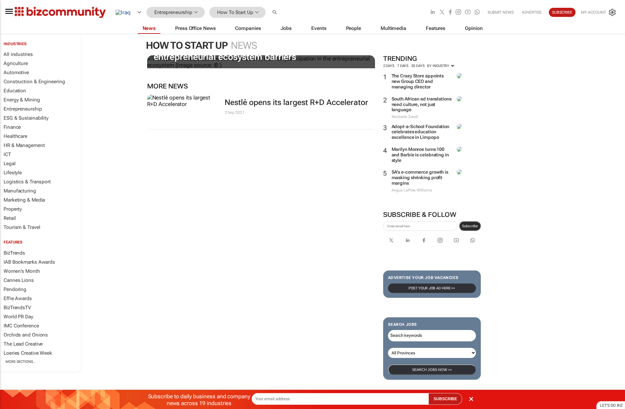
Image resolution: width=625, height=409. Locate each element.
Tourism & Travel (22, 227)
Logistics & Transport (27, 182)
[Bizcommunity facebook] (450, 12)
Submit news (501, 12)
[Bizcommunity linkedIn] (433, 12)
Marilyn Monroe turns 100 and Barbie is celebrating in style (420, 155)
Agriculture (16, 63)
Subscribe (470, 226)
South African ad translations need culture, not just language (421, 104)
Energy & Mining (22, 100)
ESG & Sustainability (26, 118)
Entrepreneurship (23, 109)
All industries (18, 54)
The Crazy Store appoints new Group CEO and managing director (418, 81)
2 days (389, 66)
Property (13, 209)
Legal (10, 163)
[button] (275, 12)
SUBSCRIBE (445, 399)
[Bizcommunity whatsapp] (477, 12)
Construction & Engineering (34, 82)
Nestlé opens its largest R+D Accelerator (296, 102)
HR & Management (24, 145)
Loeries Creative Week (28, 353)
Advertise (532, 12)
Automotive (16, 72)
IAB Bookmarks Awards (29, 262)
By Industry (438, 66)
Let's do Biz (611, 405)
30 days (417, 66)
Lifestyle (13, 173)
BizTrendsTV (17, 307)
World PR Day (18, 317)
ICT (7, 154)
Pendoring (15, 289)
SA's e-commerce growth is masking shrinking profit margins (420, 177)
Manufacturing (20, 191)
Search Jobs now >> (432, 370)
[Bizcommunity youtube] (468, 12)
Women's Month (22, 271)
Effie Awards (18, 298)
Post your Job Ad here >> (432, 288)
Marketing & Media (24, 200)
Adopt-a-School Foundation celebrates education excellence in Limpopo (421, 132)
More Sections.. (20, 362)
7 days (403, 66)
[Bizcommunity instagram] (458, 12)
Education (15, 91)
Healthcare (15, 136)
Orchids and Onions (26, 335)
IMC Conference (21, 326)
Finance (12, 127)
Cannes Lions (19, 280)
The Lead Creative (23, 344)
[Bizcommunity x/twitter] (442, 12)
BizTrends (14, 253)
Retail (10, 218)
